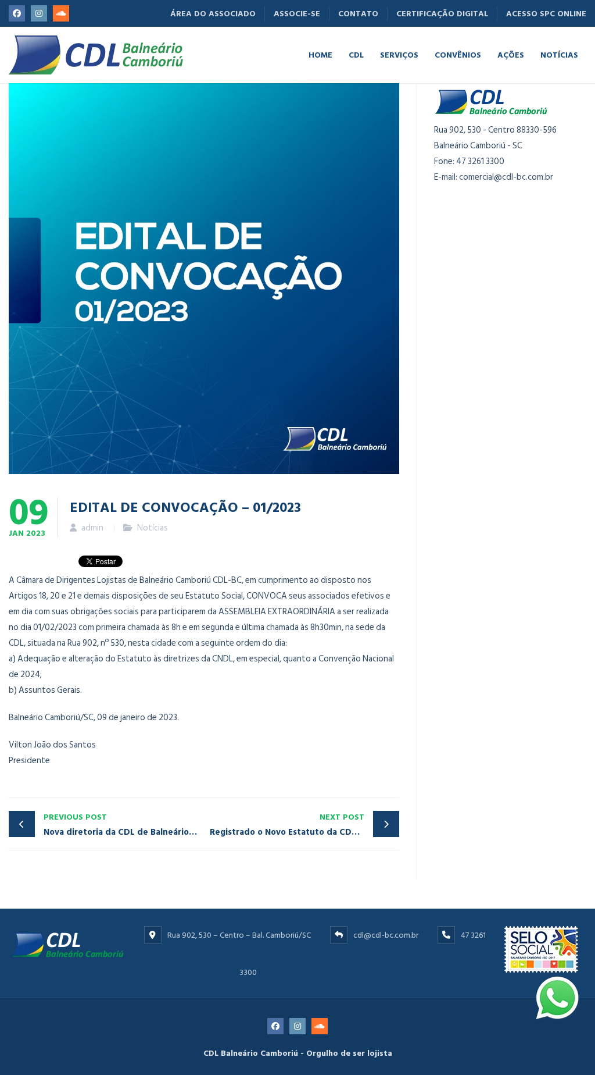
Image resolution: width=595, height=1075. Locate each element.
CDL (356, 54)
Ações (510, 54)
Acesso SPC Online (546, 13)
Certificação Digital (442, 13)
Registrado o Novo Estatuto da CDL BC (290, 824)
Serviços (399, 54)
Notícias (559, 54)
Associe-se (297, 13)
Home (320, 54)
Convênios (458, 54)
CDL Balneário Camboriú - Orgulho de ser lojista (297, 1053)
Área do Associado (213, 13)
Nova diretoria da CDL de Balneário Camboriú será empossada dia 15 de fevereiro (124, 824)
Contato (358, 13)
